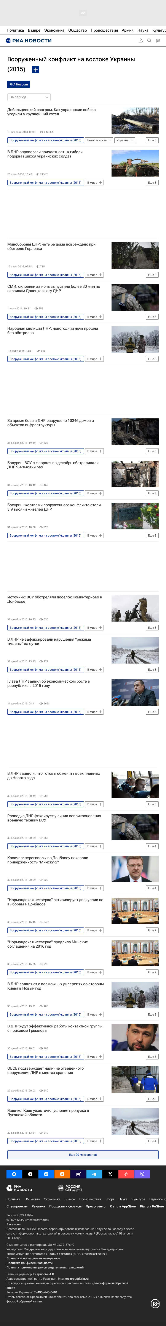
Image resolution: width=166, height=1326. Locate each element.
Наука (123, 1199)
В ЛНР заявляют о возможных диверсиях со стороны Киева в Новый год (55, 986)
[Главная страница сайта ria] (28, 41)
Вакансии (13, 1224)
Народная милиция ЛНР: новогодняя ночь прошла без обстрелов (52, 330)
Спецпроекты (16, 1206)
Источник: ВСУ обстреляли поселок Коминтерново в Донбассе (54, 599)
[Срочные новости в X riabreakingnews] (126, 1174)
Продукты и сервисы (65, 1206)
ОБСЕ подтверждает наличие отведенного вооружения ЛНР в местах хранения (45, 1070)
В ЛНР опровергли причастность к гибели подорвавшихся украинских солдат (45, 154)
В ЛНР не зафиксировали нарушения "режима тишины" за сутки (49, 641)
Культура (138, 1199)
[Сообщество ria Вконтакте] (46, 1174)
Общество (32, 1199)
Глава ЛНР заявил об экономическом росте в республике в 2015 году (48, 683)
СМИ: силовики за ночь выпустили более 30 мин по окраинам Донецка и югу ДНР (53, 288)
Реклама (38, 1206)
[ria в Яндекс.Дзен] (30, 1174)
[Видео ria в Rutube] (78, 1174)
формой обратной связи (24, 1301)
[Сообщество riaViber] (142, 1174)
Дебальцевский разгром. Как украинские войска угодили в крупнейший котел (51, 112)
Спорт (109, 1199)
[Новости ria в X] (110, 1174)
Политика (13, 1199)
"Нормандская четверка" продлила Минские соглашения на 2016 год (47, 944)
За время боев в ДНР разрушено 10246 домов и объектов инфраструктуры (50, 422)
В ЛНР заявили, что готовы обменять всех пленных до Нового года (53, 775)
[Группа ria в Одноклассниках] (62, 1174)
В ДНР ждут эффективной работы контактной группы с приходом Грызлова (54, 1028)
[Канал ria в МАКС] (14, 1174)
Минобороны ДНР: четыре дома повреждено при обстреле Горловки (51, 246)
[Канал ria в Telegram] (94, 1174)
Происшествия (90, 1199)
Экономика (52, 1199)
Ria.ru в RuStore (152, 1206)
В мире (70, 1199)
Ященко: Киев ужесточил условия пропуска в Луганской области (48, 1112)
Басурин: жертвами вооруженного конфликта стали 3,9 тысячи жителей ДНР (54, 507)
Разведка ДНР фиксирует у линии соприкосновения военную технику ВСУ (54, 818)
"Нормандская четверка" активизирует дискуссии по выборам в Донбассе (55, 902)
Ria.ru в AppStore (123, 1206)
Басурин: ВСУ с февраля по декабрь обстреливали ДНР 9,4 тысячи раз (53, 465)
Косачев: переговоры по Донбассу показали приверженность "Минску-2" (47, 860)
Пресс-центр (95, 1206)
